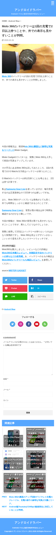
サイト (6, 400)
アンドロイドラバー (28, 9)
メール (6, 390)
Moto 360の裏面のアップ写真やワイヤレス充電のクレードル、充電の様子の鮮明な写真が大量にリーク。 (31, 500)
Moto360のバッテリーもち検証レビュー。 (22, 260)
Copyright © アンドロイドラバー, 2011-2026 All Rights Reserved (28, 531)
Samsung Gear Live (16, 189)
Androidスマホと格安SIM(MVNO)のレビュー (28, 528)
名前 (5, 379)
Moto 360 (6, 76)
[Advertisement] (28, 113)
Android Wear (9, 309)
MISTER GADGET (17, 270)
